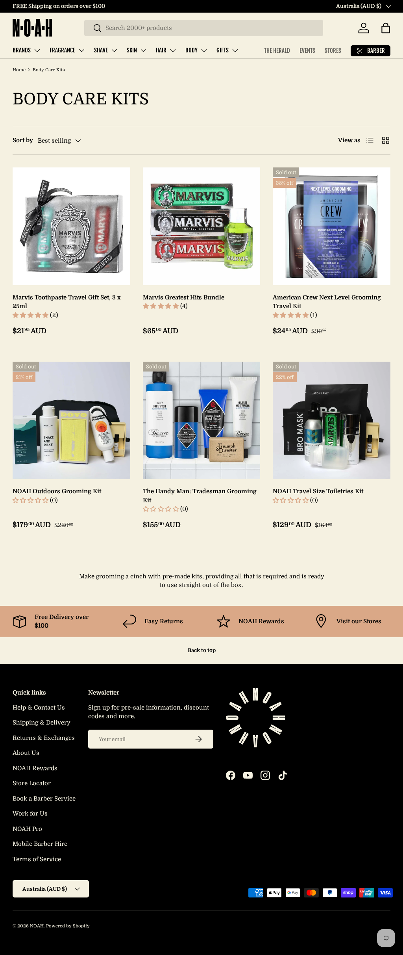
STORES (333, 50)
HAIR (161, 50)
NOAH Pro (27, 828)
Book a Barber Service (44, 798)
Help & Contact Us (39, 707)
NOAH (37, 926)
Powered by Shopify (68, 926)
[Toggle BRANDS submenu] (37, 50)
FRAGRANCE (62, 50)
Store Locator (32, 783)
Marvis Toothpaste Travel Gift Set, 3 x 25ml (67, 302)
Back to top (202, 650)
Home (19, 69)
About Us (26, 752)
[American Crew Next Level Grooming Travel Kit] (331, 226)
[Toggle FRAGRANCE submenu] (81, 50)
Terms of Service (37, 859)
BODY (191, 50)
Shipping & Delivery (41, 722)
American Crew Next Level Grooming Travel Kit (327, 302)
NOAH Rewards (35, 768)
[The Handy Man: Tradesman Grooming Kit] (202, 420)
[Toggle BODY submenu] (204, 50)
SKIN (132, 50)
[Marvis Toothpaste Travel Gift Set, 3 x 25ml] (71, 226)
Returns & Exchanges (44, 737)
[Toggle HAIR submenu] (172, 50)
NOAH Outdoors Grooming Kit (57, 491)
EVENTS (307, 50)
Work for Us (30, 813)
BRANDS (22, 50)
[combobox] (203, 28)
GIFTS (222, 50)
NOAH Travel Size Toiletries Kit (318, 491)
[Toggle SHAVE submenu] (114, 50)
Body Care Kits (49, 69)
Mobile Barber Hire (40, 843)
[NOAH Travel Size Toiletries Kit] (331, 420)
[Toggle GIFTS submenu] (235, 50)
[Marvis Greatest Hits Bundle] (202, 226)
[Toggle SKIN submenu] (143, 50)
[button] (385, 28)
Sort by (23, 140)
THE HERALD (277, 50)
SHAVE (101, 50)
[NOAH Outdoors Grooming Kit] (71, 420)
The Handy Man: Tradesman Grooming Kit (200, 496)
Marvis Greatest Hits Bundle (183, 297)
